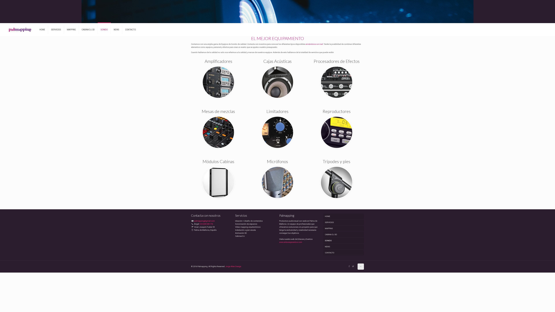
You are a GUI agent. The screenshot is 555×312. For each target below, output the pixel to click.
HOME (327, 216)
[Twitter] (353, 266)
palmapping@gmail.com (204, 221)
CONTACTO (329, 253)
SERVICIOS (329, 222)
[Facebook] (349, 266)
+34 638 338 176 (206, 224)
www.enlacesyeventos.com (290, 242)
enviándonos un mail (314, 44)
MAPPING (329, 228)
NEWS (327, 247)
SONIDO (328, 240)
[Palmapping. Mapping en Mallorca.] (20, 29)
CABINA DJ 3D (331, 234)
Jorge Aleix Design (233, 266)
